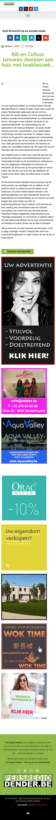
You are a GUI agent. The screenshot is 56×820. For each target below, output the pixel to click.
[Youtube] (31, 9)
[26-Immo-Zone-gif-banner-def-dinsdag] (24, 619)
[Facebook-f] (21, 9)
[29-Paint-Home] (24, 520)
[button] (28, 15)
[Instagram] (26, 9)
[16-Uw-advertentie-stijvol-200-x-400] (28, 364)
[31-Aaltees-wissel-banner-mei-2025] (24, 413)
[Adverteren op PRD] (24, 718)
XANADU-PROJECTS (37, 805)
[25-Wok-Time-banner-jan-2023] (24, 668)
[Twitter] (36, 9)
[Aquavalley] (24, 463)
